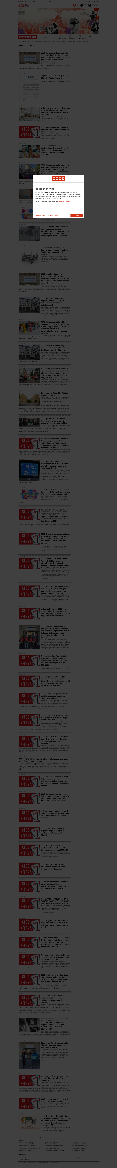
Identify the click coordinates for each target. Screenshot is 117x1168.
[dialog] (58, 196)
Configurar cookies (53, 215)
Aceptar (77, 215)
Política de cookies (64, 202)
